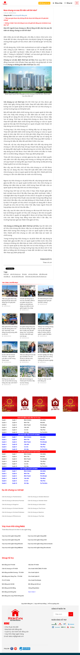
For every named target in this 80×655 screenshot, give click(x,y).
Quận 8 (14, 422)
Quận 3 (4, 425)
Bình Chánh (27, 420)
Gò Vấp (26, 432)
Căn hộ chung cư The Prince (36, 508)
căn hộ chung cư (15, 274)
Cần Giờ (26, 427)
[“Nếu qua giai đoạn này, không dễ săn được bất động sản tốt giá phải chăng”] (9, 291)
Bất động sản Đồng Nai (9, 592)
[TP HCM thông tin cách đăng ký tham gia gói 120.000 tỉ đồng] (45, 291)
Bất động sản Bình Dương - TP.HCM (13, 572)
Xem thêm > (32, 592)
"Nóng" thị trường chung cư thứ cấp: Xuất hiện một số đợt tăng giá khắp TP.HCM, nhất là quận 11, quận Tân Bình (45, 330)
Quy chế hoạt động (40, 603)
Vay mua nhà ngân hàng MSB (37, 536)
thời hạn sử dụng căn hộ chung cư (35, 276)
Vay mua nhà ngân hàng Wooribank (39, 548)
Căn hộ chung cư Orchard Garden (12, 508)
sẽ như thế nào (33, 274)
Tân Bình (43, 427)
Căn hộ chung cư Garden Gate (37, 501)
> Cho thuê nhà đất (11, 627)
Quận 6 (4, 432)
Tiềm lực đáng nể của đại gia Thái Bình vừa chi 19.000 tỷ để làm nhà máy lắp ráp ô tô (27, 357)
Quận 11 (14, 430)
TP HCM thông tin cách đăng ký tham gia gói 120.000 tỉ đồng (45, 300)
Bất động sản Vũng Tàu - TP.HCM (12, 576)
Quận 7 (14, 420)
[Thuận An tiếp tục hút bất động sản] (45, 371)
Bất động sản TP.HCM (8, 565)
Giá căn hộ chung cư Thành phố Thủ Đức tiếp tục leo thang (27, 381)
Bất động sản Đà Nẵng (9, 588)
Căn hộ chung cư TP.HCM (10, 568)
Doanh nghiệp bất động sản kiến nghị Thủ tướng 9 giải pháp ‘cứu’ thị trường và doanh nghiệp (45, 357)
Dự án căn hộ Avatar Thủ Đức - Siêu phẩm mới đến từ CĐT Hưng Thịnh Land (8, 357)
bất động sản (43, 274)
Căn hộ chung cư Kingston (10, 504)
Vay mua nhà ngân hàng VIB (11, 540)
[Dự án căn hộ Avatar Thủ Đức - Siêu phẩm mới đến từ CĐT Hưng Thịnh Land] (9, 347)
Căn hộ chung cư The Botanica (11, 497)
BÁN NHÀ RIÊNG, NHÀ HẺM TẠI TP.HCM (29, 418)
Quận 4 (4, 427)
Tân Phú (42, 430)
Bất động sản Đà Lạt (34, 584)
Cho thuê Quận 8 (33, 572)
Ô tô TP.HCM (6, 580)
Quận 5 (4, 430)
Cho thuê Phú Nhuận (34, 580)
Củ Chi (26, 430)
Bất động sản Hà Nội (8, 584)
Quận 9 (14, 425)
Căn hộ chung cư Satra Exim (36, 504)
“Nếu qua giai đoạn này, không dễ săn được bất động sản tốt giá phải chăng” (26, 19)
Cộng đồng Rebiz (33, 588)
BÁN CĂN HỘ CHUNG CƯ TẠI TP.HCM (29, 452)
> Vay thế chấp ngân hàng (14, 634)
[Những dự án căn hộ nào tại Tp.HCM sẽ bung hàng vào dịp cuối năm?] (9, 371)
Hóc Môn (43, 420)
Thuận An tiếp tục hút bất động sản (44, 380)
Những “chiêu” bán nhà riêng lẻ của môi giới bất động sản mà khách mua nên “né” (27, 24)
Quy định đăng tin (27, 603)
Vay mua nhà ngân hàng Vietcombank (40, 544)
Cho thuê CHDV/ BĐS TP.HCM (37, 568)
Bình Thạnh (27, 425)
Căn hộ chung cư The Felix (36, 516)
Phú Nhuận (43, 425)
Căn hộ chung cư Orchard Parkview (13, 512)
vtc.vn (49, 262)
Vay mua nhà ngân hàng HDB (11, 536)
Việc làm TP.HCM (33, 565)
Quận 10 (14, 427)
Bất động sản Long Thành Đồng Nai (13, 596)
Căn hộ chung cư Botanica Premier (13, 501)
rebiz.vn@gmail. (14, 636)
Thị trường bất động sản (19, 15)
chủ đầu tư (7, 276)
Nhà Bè (42, 422)
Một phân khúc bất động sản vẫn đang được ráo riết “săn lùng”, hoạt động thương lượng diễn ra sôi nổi (9, 330)
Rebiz (6, 623)
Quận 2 (4, 422)
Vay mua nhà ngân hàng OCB (37, 540)
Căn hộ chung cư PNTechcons (11, 516)
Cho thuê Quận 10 (33, 576)
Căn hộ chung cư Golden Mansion (38, 497)
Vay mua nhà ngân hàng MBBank (12, 548)
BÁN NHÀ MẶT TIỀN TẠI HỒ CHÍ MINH (29, 435)
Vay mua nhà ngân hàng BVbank (12, 544)
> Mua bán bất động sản (13, 629)
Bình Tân (26, 422)
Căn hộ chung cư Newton (36, 512)
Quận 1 (4, 420)
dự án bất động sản (18, 276)
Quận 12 (14, 432)
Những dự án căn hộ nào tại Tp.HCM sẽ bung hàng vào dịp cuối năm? (9, 381)
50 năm (24, 274)
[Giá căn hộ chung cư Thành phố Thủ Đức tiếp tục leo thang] (27, 371)
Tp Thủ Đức (43, 432)
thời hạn (6, 274)
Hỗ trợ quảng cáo (53, 603)
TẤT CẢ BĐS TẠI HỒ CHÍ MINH (29, 469)
